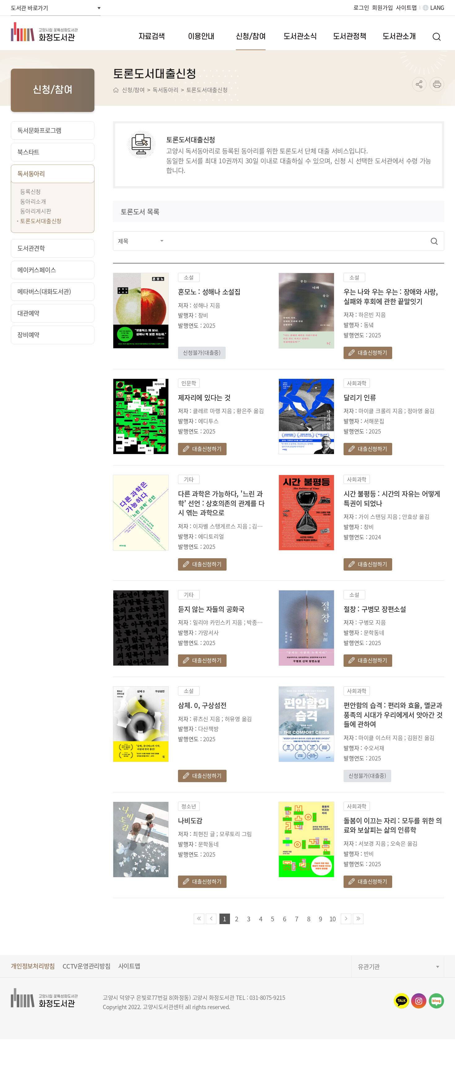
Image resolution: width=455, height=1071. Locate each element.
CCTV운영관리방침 (86, 966)
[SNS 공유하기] (419, 84)
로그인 (361, 7)
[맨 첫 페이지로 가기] (199, 919)
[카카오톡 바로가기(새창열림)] (401, 1001)
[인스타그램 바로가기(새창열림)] (419, 1001)
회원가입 (382, 7)
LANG (437, 7)
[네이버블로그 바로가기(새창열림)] (436, 1001)
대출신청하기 (372, 352)
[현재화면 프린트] (437, 84)
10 (332, 918)
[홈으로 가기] (116, 90)
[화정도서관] (54, 31)
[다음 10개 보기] (346, 919)
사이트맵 (406, 7)
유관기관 (369, 966)
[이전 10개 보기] (211, 919)
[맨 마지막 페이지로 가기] (358, 919)
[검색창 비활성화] (436, 36)
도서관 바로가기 (29, 8)
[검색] (434, 241)
